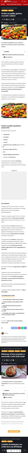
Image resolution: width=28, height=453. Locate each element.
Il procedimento (8, 57)
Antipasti (4, 351)
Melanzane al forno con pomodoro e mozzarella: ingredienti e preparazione (14, 394)
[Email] (16, 450)
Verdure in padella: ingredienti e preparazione (14, 54)
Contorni (4, 10)
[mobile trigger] (2, 1)
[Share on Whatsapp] (9, 19)
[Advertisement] (14, 186)
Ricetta (11, 10)
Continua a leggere (14, 431)
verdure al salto (10, 320)
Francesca (6, 22)
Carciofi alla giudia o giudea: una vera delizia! (13, 299)
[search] (23, 1)
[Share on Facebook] (5, 19)
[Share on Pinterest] (7, 19)
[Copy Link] (11, 19)
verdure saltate (4, 322)
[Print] (13, 19)
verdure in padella (18, 320)
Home (2, 348)
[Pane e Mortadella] (11, 1)
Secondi (23, 351)
